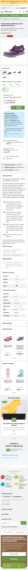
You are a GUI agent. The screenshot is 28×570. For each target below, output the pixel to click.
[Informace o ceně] (7, 103)
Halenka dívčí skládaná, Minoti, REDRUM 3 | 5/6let (8, 347)
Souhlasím (14, 559)
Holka (16, 279)
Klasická (16, 315)
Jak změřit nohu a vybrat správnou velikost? (14, 424)
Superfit (17, 276)
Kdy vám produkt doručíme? (11, 97)
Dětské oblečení (15, 15)
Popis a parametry (7, 176)
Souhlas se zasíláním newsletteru (10, 526)
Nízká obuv (17, 303)
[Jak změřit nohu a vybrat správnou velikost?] (14, 410)
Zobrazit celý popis (6, 33)
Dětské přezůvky (15, 18)
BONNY (17, 282)
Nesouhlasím (14, 554)
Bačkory (16, 309)
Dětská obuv (5, 15)
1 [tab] (12, 438)
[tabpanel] (14, 51)
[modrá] (19, 72)
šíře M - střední (18, 306)
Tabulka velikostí (17, 81)
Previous (3, 51)
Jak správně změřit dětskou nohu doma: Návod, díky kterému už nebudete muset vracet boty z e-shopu (15, 265)
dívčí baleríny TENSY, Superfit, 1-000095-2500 (20, 347)
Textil (15, 294)
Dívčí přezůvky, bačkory (9, 252)
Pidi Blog (5, 402)
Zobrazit (13, 5)
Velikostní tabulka (7, 323)
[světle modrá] (14, 72)
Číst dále (14, 434)
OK (23, 523)
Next (24, 51)
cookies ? (4, 550)
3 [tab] (15, 438)
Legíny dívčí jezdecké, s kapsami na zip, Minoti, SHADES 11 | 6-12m (8, 382)
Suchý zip (16, 300)
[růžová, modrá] (9, 72)
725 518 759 (3, 8)
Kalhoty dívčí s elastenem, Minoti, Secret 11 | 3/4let (20, 381)
